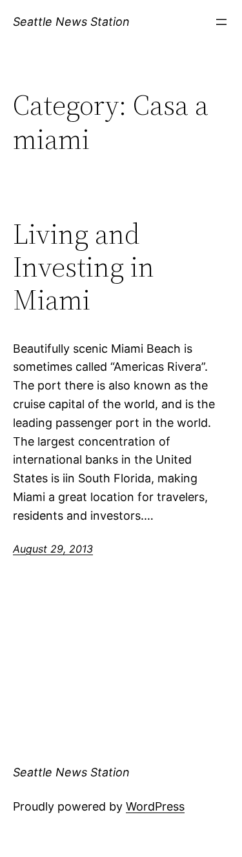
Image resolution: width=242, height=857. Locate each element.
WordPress (155, 806)
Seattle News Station (71, 21)
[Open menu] (221, 22)
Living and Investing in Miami (83, 267)
